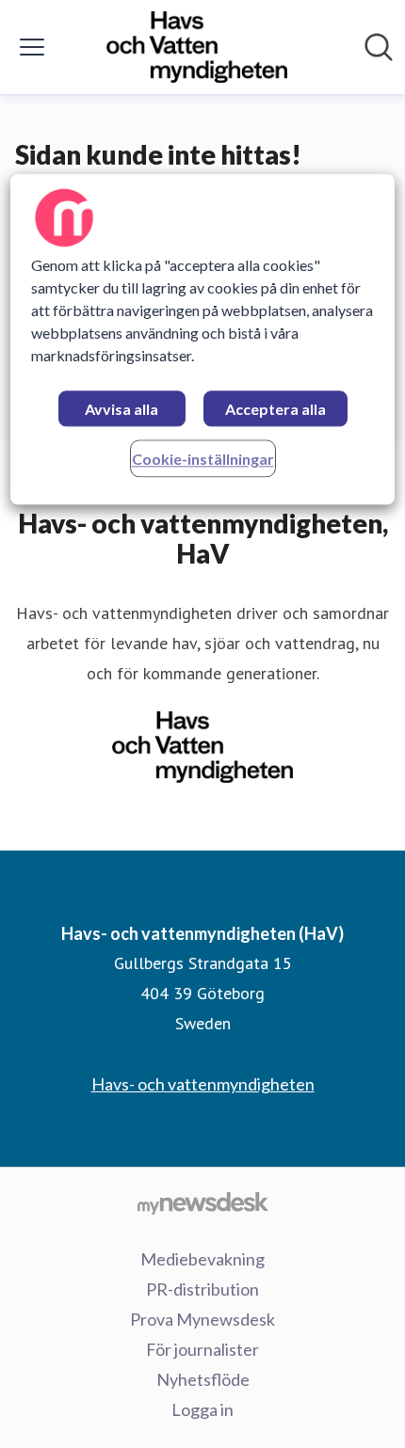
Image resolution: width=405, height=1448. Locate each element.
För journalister (202, 1349)
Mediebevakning (202, 1259)
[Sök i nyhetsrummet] (379, 47)
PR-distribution (202, 1289)
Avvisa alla (121, 409)
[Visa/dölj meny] (32, 47)
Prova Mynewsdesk (202, 1319)
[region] (203, 339)
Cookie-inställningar (203, 459)
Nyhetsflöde (203, 1379)
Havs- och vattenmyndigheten (203, 1084)
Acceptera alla (275, 409)
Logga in (202, 1409)
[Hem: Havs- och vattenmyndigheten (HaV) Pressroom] (196, 47)
